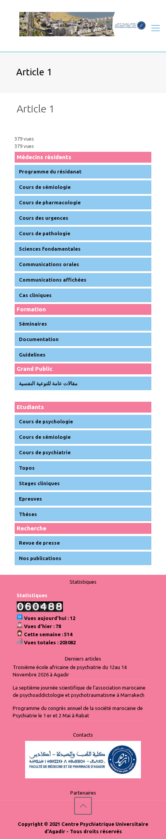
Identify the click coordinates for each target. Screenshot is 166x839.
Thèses (28, 514)
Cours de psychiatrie (45, 452)
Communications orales (49, 264)
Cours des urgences (43, 218)
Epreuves (30, 498)
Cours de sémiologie (45, 187)
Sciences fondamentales (50, 248)
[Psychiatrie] (83, 24)
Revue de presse (39, 542)
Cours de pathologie (44, 233)
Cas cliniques (35, 295)
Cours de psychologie (46, 421)
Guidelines (32, 354)
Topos (27, 467)
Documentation (39, 339)
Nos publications (40, 558)
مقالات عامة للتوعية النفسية (48, 383)
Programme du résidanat (50, 171)
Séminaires (33, 323)
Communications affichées (52, 279)
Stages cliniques (39, 483)
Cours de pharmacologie (50, 202)
